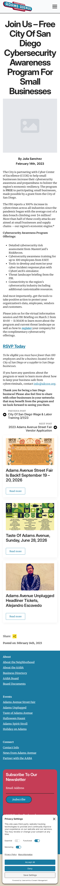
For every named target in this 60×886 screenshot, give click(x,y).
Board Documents (14, 683)
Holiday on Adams (15, 729)
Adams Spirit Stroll (15, 723)
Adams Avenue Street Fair (19, 702)
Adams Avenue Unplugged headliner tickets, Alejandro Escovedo (30, 600)
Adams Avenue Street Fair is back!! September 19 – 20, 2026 (29, 475)
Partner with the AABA (17, 758)
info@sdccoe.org (44, 383)
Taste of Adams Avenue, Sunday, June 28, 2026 (28, 538)
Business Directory (15, 673)
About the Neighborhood (19, 662)
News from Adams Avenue (19, 753)
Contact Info (11, 747)
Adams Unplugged (15, 707)
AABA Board (11, 678)
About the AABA (13, 667)
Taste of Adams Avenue (18, 712)
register (27, 328)
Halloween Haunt (14, 718)
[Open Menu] (54, 6)
